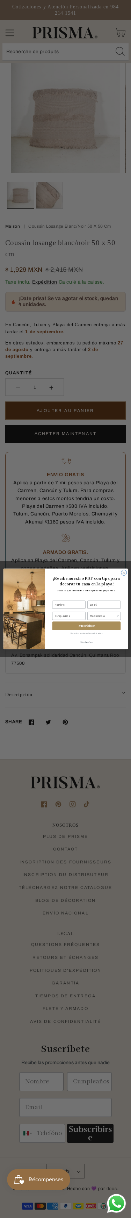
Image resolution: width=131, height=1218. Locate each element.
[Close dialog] (123, 573)
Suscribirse (86, 626)
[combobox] (103, 616)
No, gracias (86, 642)
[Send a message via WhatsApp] (116, 1203)
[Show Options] (117, 616)
